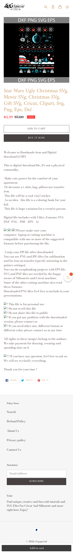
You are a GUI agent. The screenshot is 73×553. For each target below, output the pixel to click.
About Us (13, 431)
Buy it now (36, 138)
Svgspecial (41, 541)
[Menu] (67, 7)
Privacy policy (16, 440)
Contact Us (14, 449)
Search (11, 412)
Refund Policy (16, 421)
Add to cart (36, 548)
